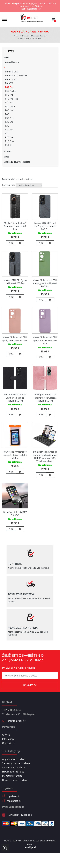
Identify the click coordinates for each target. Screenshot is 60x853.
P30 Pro (9, 118)
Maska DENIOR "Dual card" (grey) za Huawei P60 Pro (45, 226)
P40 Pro (9, 102)
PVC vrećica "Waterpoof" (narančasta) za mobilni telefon (15, 454)
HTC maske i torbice (13, 771)
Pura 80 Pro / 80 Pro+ (16, 75)
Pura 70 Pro (11, 79)
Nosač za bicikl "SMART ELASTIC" (15, 514)
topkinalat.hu (14, 801)
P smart (8, 151)
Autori (30, 844)
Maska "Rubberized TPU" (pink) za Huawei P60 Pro (15, 339)
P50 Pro (9, 94)
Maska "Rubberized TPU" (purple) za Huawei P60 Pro (45, 340)
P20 (7, 133)
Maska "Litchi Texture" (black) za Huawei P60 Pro (15, 226)
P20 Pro (9, 129)
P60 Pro (9, 87)
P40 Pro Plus (11, 98)
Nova (6, 57)
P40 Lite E (10, 106)
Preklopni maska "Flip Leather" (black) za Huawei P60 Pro (15, 397)
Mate (6, 156)
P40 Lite (9, 110)
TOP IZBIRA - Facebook (19, 814)
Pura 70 (9, 83)
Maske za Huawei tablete (17, 161)
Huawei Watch (11, 62)
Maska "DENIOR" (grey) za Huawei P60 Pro (15, 282)
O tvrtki (6, 734)
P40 (7, 114)
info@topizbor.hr (16, 720)
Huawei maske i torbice (15, 780)
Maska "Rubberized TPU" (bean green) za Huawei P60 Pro (45, 283)
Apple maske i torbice (14, 759)
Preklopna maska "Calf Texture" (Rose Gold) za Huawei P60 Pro (45, 397)
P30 (7, 125)
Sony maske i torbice (13, 767)
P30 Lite (9, 121)
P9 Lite (8, 145)
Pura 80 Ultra (11, 71)
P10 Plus (9, 141)
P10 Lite (9, 137)
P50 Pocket (10, 90)
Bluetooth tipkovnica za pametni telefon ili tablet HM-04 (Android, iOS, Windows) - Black (45, 456)
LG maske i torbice (12, 775)
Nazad (16, 36)
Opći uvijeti (8, 743)
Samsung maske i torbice (16, 763)
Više (11, 242)
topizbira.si (13, 796)
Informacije (8, 739)
